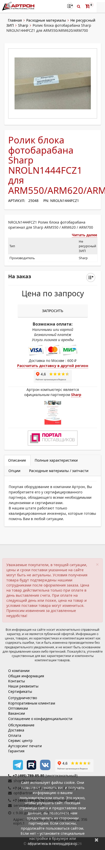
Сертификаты (20, 691)
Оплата (14, 735)
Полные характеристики (56, 460)
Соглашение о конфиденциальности (40, 718)
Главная (15, 20)
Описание (17, 460)
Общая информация (26, 675)
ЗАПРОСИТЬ (52, 310)
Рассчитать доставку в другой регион (52, 365)
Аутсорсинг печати (25, 745)
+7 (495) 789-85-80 (28, 775)
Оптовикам (18, 708)
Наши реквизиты (23, 686)
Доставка (16, 730)
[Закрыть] (97, 839)
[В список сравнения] (70, 6)
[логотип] (19, 6)
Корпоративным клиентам (31, 703)
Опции (14, 470)
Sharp (23, 25)
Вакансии (16, 713)
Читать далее (84, 234)
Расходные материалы (46, 20)
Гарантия (16, 751)
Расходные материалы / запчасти (58, 470)
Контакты (16, 681)
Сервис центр (20, 740)
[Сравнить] (90, 277)
